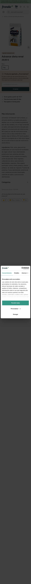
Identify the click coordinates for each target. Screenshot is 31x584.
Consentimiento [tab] (7, 273)
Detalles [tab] (16, 273)
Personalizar (14, 308)
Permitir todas (15, 303)
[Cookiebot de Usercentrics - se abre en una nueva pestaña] (22, 268)
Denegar (15, 314)
